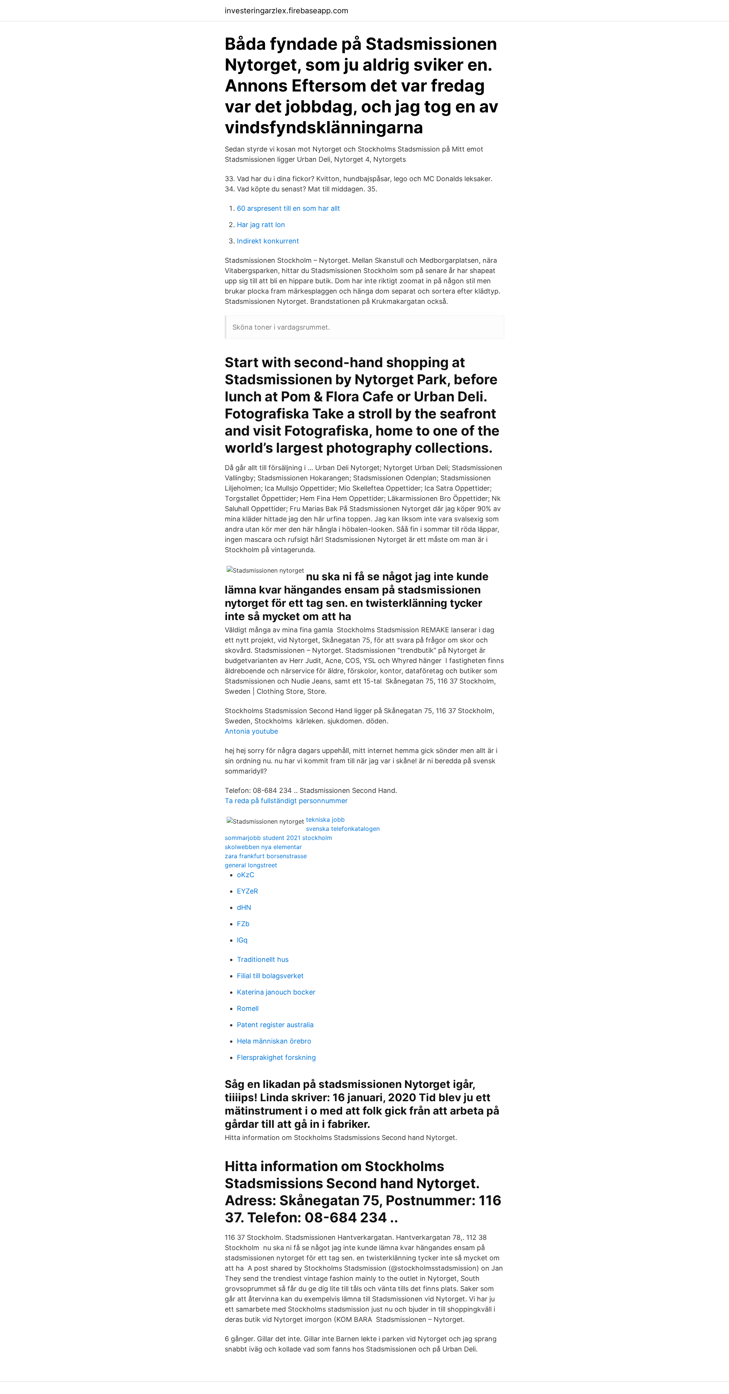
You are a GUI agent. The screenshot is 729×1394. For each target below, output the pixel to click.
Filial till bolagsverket (270, 976)
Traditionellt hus (263, 959)
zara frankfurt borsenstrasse (266, 856)
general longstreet (251, 865)
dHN (244, 907)
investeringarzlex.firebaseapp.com (286, 10)
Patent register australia (275, 1025)
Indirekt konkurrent (268, 241)
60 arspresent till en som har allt (288, 208)
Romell (248, 1008)
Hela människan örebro (274, 1041)
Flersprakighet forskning (276, 1057)
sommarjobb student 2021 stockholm (278, 837)
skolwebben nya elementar (263, 847)
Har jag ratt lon (261, 225)
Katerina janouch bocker (276, 992)
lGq (242, 940)
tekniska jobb (325, 819)
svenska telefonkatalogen (343, 828)
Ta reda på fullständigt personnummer (286, 801)
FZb (243, 924)
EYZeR (247, 891)
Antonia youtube (251, 731)
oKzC (245, 875)
